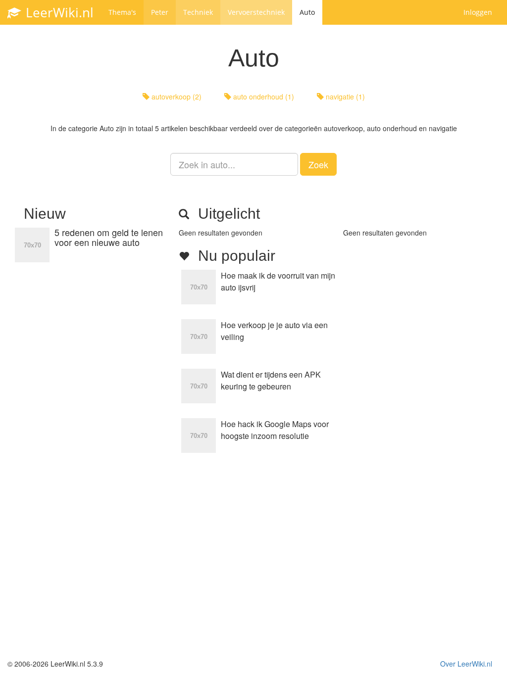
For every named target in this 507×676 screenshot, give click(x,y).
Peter (159, 12)
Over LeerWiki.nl (466, 664)
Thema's (122, 12)
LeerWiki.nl (58, 12)
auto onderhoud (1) (262, 96)
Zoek (318, 164)
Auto (307, 12)
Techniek (198, 12)
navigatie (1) (344, 96)
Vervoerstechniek (256, 12)
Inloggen (477, 12)
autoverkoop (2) (176, 96)
